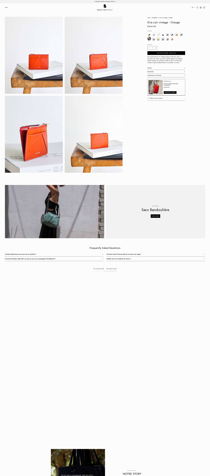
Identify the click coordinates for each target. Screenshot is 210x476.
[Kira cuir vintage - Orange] (172, 38)
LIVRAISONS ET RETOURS (154, 75)
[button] (197, 7)
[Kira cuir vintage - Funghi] (149, 38)
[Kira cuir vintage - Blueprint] (167, 34)
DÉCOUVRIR (155, 216)
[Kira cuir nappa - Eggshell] (158, 34)
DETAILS (149, 68)
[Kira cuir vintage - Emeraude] (181, 34)
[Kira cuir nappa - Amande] (154, 34)
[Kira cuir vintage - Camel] (177, 34)
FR (192, 7)
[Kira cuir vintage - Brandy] (172, 34)
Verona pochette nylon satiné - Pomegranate (171, 84)
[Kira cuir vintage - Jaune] (158, 38)
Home (149, 18)
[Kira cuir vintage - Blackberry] (149, 34)
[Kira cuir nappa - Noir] (163, 34)
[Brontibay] (105, 7)
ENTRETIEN (150, 72)
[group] (105, 1)
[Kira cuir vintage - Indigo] (154, 38)
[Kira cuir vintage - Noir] (167, 38)
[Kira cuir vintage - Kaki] (163, 38)
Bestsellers (155, 18)
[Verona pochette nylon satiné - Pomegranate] (155, 87)
